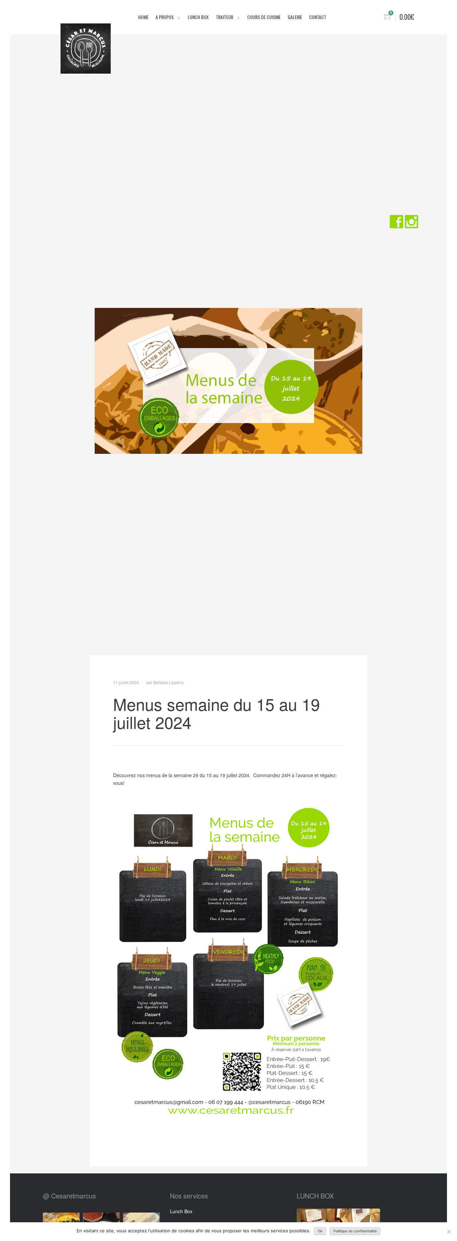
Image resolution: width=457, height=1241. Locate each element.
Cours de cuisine (264, 16)
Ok (320, 1231)
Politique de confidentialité (355, 1231)
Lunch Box (198, 16)
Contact (317, 16)
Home (143, 16)
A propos (165, 16)
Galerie (295, 16)
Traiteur (225, 16)
